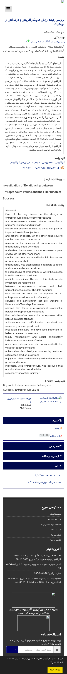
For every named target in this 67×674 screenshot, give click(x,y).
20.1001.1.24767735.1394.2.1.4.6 (42, 168)
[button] (46, 662)
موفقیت (36, 162)
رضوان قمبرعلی (57, 41)
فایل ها (55, 420)
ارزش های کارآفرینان (20, 162)
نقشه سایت (55, 540)
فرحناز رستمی (37, 41)
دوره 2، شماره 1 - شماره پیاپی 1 (19, 400)
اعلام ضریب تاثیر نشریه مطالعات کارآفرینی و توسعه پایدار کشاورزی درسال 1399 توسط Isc (34, 580)
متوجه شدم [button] (55, 670)
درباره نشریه (54, 519)
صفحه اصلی (55, 513)
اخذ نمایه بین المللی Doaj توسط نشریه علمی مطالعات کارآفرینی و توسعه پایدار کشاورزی (36, 557)
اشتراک (12, 649)
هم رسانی (54, 446)
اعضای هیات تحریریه (51, 524)
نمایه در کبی (55, 573)
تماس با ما (56, 534)
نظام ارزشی (47, 162)
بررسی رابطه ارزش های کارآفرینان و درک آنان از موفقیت (34, 22)
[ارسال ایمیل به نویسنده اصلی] (48, 41)
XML (57, 428)
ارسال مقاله (55, 529)
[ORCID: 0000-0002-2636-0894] (28, 41)
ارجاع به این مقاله (50, 456)
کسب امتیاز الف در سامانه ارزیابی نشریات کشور (38, 564)
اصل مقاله (50, 436)
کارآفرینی (60, 162)
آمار (56, 465)
